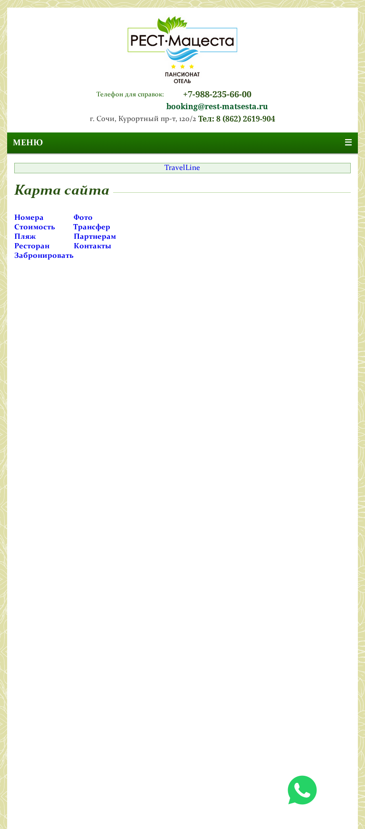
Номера (29, 218)
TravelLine (182, 168)
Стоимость (34, 227)
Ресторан (31, 246)
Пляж (25, 237)
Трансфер (92, 227)
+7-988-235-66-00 (217, 94)
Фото (83, 218)
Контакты (92, 246)
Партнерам (95, 237)
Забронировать (44, 256)
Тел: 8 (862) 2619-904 (236, 118)
